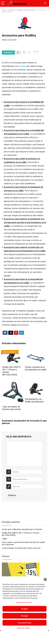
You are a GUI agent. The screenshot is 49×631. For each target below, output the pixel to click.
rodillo (23, 66)
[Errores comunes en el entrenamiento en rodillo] (36, 351)
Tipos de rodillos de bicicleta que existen (11, 408)
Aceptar (24, 609)
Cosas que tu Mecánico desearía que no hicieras (22, 529)
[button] (45, 579)
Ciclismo (11, 10)
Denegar (24, 616)
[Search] (45, 3)
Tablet (4, 539)
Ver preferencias (24, 623)
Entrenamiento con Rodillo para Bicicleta (34, 400)
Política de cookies (23, 628)
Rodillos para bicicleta (26, 10)
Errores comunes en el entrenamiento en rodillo (35, 368)
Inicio (4, 10)
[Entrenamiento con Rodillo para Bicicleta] (36, 383)
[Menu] (3, 3)
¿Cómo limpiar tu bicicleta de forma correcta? (21, 548)
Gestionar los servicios (24, 602)
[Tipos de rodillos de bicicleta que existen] (13, 383)
